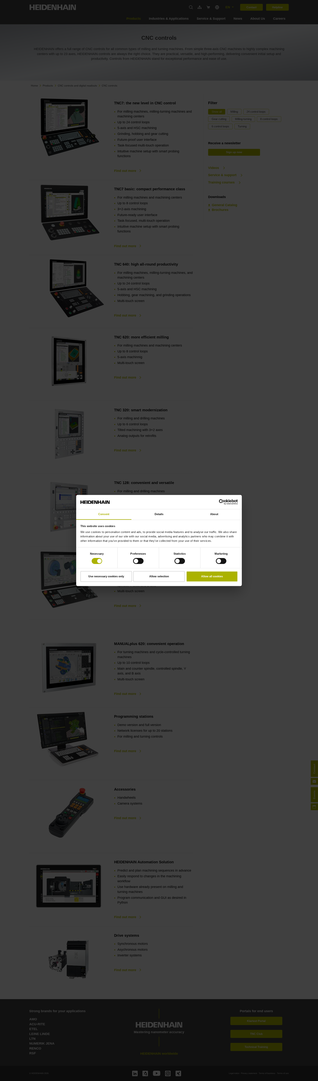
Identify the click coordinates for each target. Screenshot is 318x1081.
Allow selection (159, 576)
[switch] (138, 561)
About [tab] (214, 514)
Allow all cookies (212, 576)
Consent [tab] (103, 514)
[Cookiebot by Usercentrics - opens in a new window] (222, 502)
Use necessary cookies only (106, 576)
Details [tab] (159, 514)
